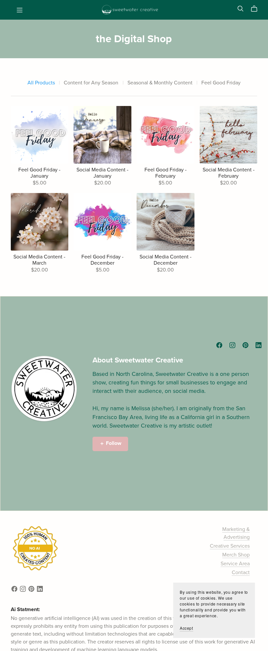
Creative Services (230, 546)
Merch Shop (236, 555)
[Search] (240, 9)
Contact (241, 572)
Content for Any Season (91, 83)
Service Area (235, 563)
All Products (41, 83)
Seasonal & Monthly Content (160, 83)
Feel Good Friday (221, 83)
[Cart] (256, 9)
